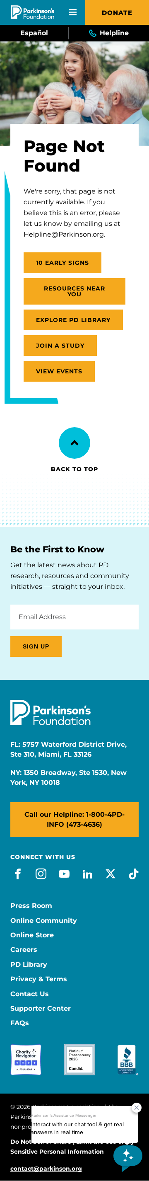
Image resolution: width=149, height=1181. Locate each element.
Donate (117, 13)
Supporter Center (40, 1008)
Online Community (43, 920)
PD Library (28, 964)
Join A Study (60, 345)
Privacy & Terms (38, 979)
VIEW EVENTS (59, 371)
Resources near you (74, 291)
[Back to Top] (74, 443)
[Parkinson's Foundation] (32, 12)
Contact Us (29, 994)
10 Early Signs (62, 262)
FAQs (19, 1023)
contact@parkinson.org (46, 1169)
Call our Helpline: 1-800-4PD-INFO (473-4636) (74, 819)
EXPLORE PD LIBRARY (73, 320)
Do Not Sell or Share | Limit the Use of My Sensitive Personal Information (72, 1146)
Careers (23, 950)
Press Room (31, 906)
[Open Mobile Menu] (72, 12)
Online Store (32, 935)
